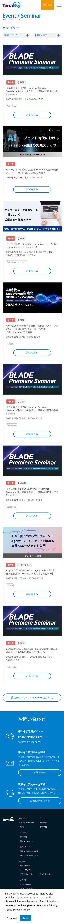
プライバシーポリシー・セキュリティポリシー (37, 874)
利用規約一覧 (25, 865)
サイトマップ (25, 870)
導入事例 (23, 837)
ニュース (43, 818)
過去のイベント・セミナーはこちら (32, 697)
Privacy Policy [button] (21, 909)
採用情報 (43, 827)
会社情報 (43, 822)
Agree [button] (25, 918)
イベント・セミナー (26, 822)
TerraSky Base (25, 884)
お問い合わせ (48, 5)
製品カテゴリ (11, 35)
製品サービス (24, 818)
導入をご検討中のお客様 (29, 851)
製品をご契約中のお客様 (29, 855)
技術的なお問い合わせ (40, 801)
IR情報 (21, 827)
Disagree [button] (12, 918)
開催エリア (41, 35)
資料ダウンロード (26, 841)
